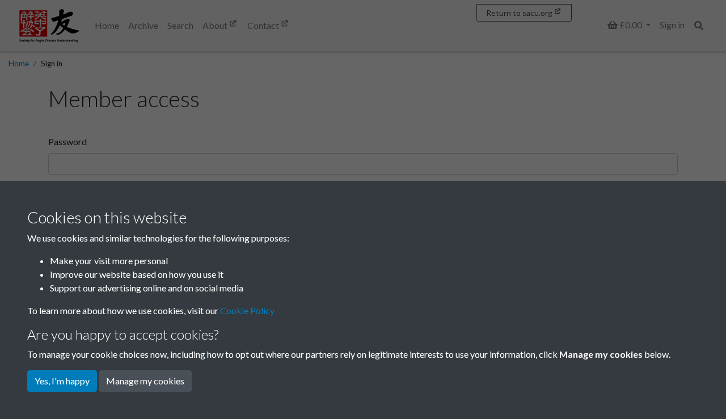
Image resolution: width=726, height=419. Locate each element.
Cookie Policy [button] (247, 310)
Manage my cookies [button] (145, 380)
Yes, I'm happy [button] (62, 380)
